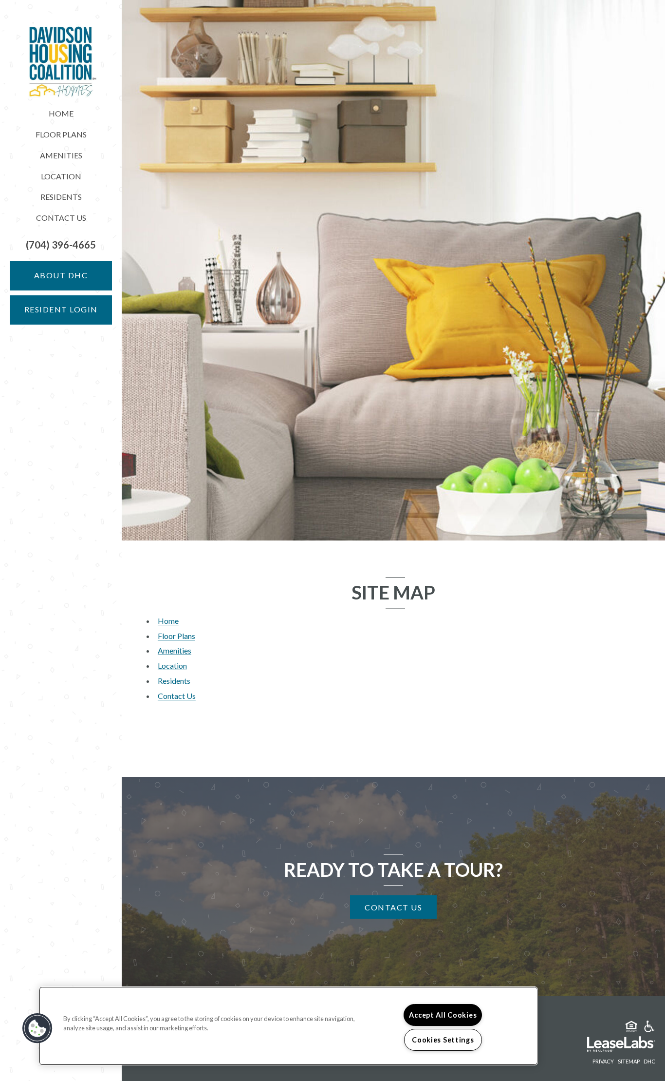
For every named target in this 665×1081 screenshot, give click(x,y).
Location (61, 176)
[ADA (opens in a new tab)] (649, 1028)
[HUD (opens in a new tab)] (631, 1028)
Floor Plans (61, 134)
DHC (649, 1061)
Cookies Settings (443, 1040)
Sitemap (629, 1061)
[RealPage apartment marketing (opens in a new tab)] (606, 1045)
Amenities (61, 155)
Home (61, 113)
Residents (61, 196)
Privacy (603, 1061)
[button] (61, 244)
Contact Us (61, 217)
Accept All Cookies (443, 1015)
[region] (288, 1025)
